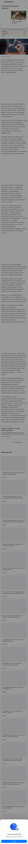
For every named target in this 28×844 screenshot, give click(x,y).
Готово (14, 841)
